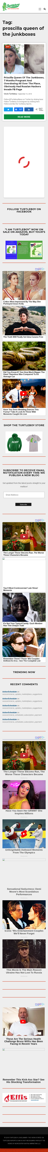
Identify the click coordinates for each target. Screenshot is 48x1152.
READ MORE (24, 117)
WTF (7, 47)
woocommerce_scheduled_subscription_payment (22, 715)
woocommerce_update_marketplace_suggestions (22, 694)
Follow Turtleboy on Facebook (24, 210)
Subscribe (23, 504)
